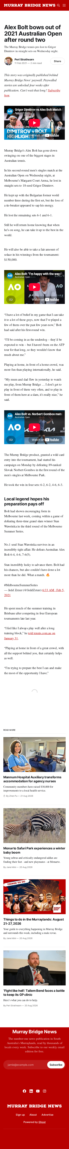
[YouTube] (38, 1091)
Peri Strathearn (24, 59)
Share (57, 61)
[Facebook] (24, 1091)
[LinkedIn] (31, 1091)
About (33, 1114)
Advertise (47, 1114)
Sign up (20, 1114)
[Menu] (64, 5)
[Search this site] (58, 5)
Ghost (42, 1122)
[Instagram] (44, 1091)
